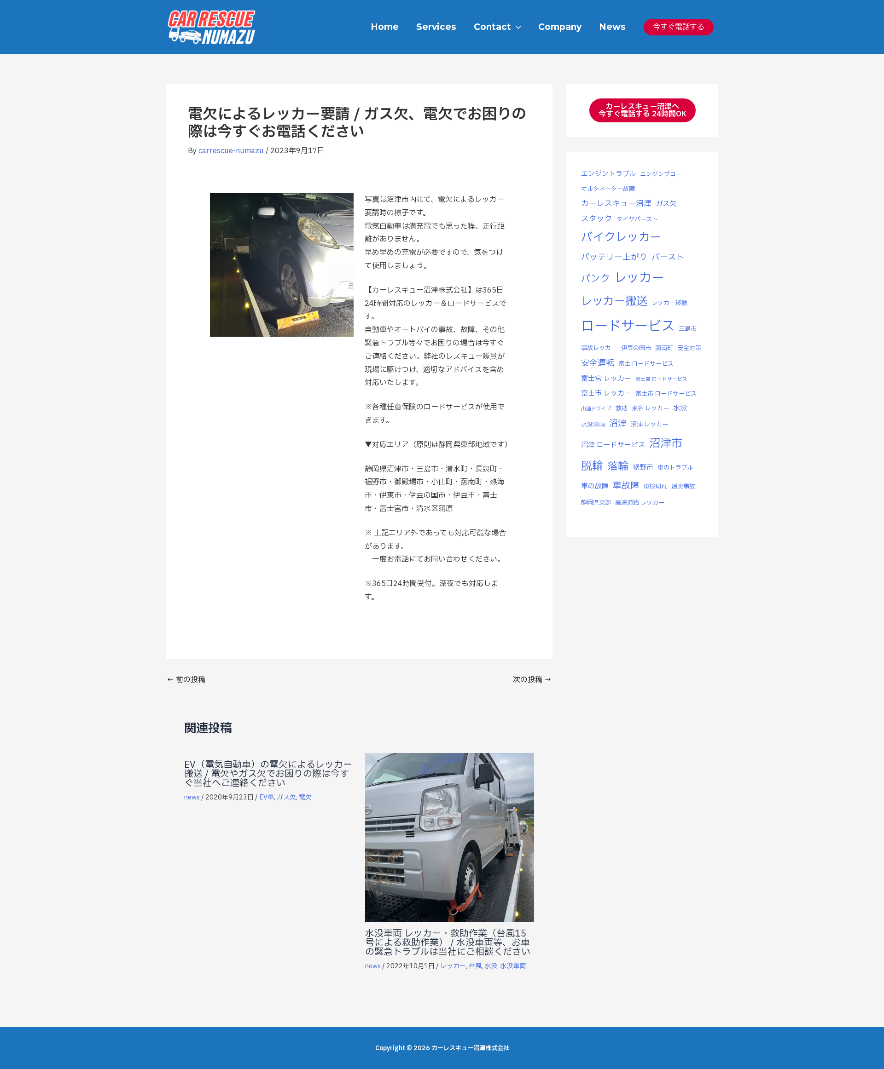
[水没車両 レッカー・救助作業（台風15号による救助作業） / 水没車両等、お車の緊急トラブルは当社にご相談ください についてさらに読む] (450, 837)
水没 (490, 966)
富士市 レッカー (606, 393)
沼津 (618, 423)
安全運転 (597, 363)
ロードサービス (628, 326)
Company (560, 27)
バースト (667, 257)
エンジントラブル (608, 174)
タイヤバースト (637, 219)
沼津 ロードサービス (613, 445)
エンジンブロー (661, 174)
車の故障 (595, 486)
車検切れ (655, 486)
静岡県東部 (596, 502)
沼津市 (665, 443)
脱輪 (592, 466)
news (192, 797)
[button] (516, 27)
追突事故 (683, 486)
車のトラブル (675, 467)
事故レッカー (599, 348)
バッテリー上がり (614, 257)
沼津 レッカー (649, 424)
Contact (492, 27)
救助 (622, 408)
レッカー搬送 (614, 301)
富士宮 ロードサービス (661, 379)
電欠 (305, 797)
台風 (475, 966)
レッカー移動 (669, 303)
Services (436, 27)
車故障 (626, 485)
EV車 (266, 797)
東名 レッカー (650, 408)
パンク (595, 279)
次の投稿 (532, 680)
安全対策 (689, 348)
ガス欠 (286, 797)
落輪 (617, 466)
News (612, 27)
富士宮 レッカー (606, 379)
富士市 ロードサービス (666, 393)
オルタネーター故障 (608, 189)
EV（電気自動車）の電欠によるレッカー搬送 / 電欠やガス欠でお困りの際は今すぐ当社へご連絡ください (268, 774)
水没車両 (513, 966)
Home (385, 27)
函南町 (664, 348)
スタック (596, 218)
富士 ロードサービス (646, 363)
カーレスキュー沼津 (616, 203)
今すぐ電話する (678, 27)
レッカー (453, 966)
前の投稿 (186, 680)
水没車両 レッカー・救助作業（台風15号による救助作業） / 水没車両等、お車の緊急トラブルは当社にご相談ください (447, 943)
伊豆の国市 (636, 348)
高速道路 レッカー (639, 502)
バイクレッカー (621, 237)
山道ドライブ (596, 409)
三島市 (688, 328)
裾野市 (643, 467)
